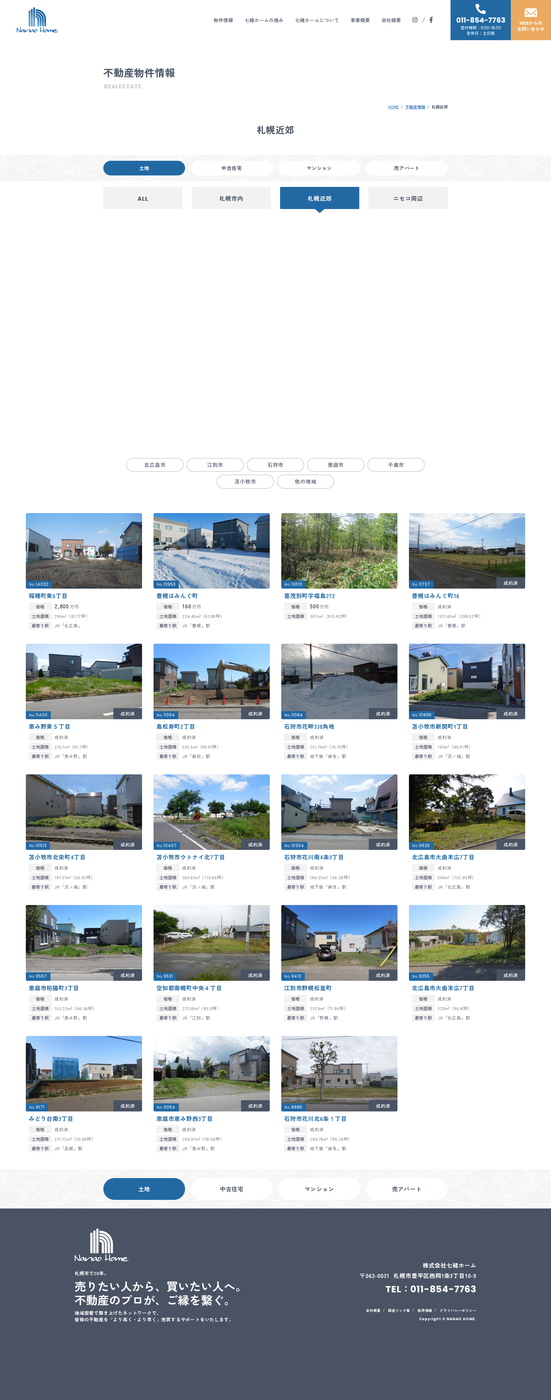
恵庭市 (336, 464)
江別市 (215, 464)
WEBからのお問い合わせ (531, 25)
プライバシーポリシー (458, 1310)
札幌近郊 (319, 199)
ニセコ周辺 (408, 199)
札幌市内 (231, 199)
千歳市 (396, 464)
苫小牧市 (245, 481)
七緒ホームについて (317, 20)
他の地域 (305, 481)
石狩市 (275, 464)
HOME (393, 107)
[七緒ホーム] (37, 19)
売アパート (407, 167)
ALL (142, 199)
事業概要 (360, 20)
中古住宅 (232, 167)
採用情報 (425, 1310)
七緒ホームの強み (264, 20)
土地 (144, 167)
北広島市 (155, 464)
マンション (319, 167)
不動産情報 (415, 107)
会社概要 (391, 20)
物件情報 (223, 20)
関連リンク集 (399, 1310)
